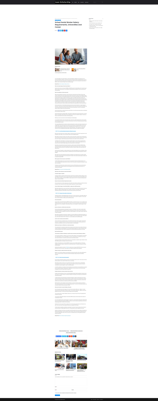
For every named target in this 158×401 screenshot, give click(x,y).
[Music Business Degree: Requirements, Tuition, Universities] (71, 357)
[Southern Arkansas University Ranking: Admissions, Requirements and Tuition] (82, 366)
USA (60, 20)
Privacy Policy (94, 399)
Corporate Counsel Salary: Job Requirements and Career (70, 370)
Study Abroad (86, 2)
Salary (58, 20)
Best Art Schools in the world (81, 360)
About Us (98, 399)
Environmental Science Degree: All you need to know (59, 361)
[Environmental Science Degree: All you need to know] (60, 357)
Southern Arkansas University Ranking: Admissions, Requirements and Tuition (81, 370)
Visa (72, 2)
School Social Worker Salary (71, 332)
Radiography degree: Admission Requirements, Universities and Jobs (65, 69)
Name (56, 386)
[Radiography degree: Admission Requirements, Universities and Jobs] (57, 69)
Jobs (78, 2)
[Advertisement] (79, 11)
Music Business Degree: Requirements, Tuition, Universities (69, 361)
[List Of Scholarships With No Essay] (74, 69)
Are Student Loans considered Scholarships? (95, 24)
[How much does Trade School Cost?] (60, 366)
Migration (75, 2)
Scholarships (82, 2)
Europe (58, 18)
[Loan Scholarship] (63, 2)
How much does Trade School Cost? (59, 370)
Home (56, 18)
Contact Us (101, 399)
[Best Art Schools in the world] (82, 357)
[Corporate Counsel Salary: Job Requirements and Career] (71, 366)
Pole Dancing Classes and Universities (60, 72)
